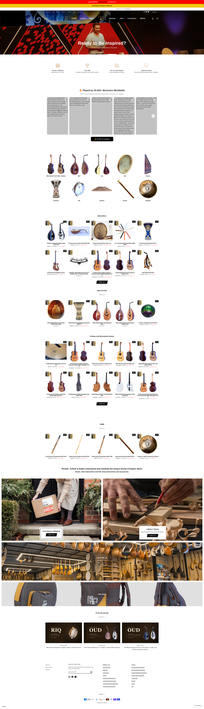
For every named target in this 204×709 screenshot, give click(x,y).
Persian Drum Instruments (138, 675)
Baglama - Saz (106, 664)
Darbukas (112, 18)
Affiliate (63, 11)
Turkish (74, 18)
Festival (58, 11)
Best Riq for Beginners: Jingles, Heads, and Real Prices (63, 647)
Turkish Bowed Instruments (109, 680)
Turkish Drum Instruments (109, 686)
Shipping (47, 669)
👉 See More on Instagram (102, 139)
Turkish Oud (134, 678)
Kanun (133, 683)
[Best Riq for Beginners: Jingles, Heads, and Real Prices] (63, 633)
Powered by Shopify (102, 702)
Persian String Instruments (138, 667)
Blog (53, 11)
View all (102, 282)
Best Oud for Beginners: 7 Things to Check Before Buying (102, 647)
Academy (69, 11)
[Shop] (102, 561)
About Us (47, 664)
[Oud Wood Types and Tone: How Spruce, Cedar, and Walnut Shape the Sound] (140, 633)
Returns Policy (49, 667)
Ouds (92, 18)
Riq (132, 686)
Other (122, 18)
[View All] (51, 510)
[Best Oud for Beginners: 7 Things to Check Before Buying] (102, 633)
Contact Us (48, 11)
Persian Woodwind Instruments (139, 672)
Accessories (131, 18)
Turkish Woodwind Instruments (110, 683)
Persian (83, 18)
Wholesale (80, 11)
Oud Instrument (106, 667)
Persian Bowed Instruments (138, 670)
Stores (74, 11)
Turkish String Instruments (109, 678)
